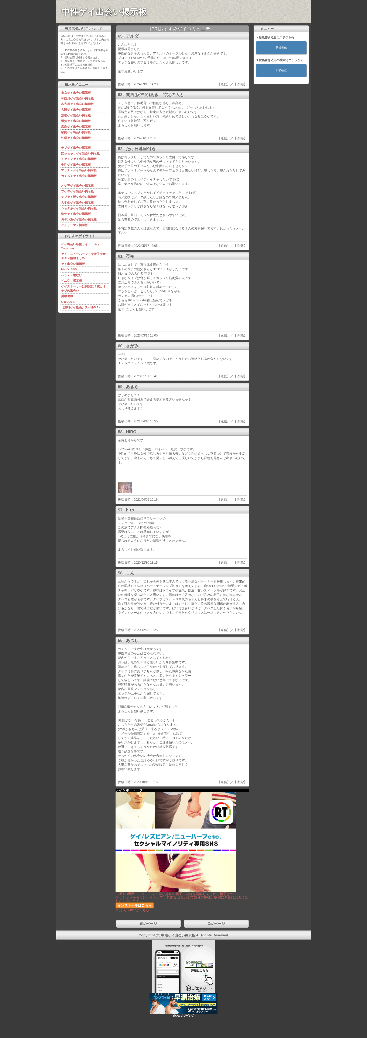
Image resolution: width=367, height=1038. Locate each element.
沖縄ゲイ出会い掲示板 (76, 138)
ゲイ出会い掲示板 (73, 263)
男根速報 (67, 296)
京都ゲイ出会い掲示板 (76, 115)
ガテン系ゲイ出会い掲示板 (79, 219)
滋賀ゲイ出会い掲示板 (76, 121)
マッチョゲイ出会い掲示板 (79, 170)
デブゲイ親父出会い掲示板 (79, 196)
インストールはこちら (135, 905)
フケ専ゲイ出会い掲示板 (77, 191)
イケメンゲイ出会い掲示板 (79, 159)
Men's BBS (69, 269)
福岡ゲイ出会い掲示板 (76, 132)
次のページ (216, 923)
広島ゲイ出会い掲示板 (76, 126)
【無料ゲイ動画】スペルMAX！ (82, 307)
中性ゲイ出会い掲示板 (104, 11)
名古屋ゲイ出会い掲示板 (77, 104)
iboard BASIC (183, 1015)
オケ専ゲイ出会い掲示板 (77, 185)
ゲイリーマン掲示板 (74, 225)
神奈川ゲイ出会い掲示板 (77, 98)
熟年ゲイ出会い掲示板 (76, 213)
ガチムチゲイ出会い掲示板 (79, 175)
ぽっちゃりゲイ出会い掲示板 (80, 153)
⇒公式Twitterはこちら (132, 910)
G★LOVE (68, 301)
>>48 (121, 354)
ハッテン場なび (71, 275)
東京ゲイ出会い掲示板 (76, 92)
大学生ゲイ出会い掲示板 (77, 202)
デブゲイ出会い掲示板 (76, 147)
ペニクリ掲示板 (71, 280)
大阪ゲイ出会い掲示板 (76, 109)
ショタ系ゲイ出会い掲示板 (79, 208)
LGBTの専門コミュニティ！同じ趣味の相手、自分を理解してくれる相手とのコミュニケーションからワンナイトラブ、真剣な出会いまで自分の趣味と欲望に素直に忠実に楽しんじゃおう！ (182, 897)
